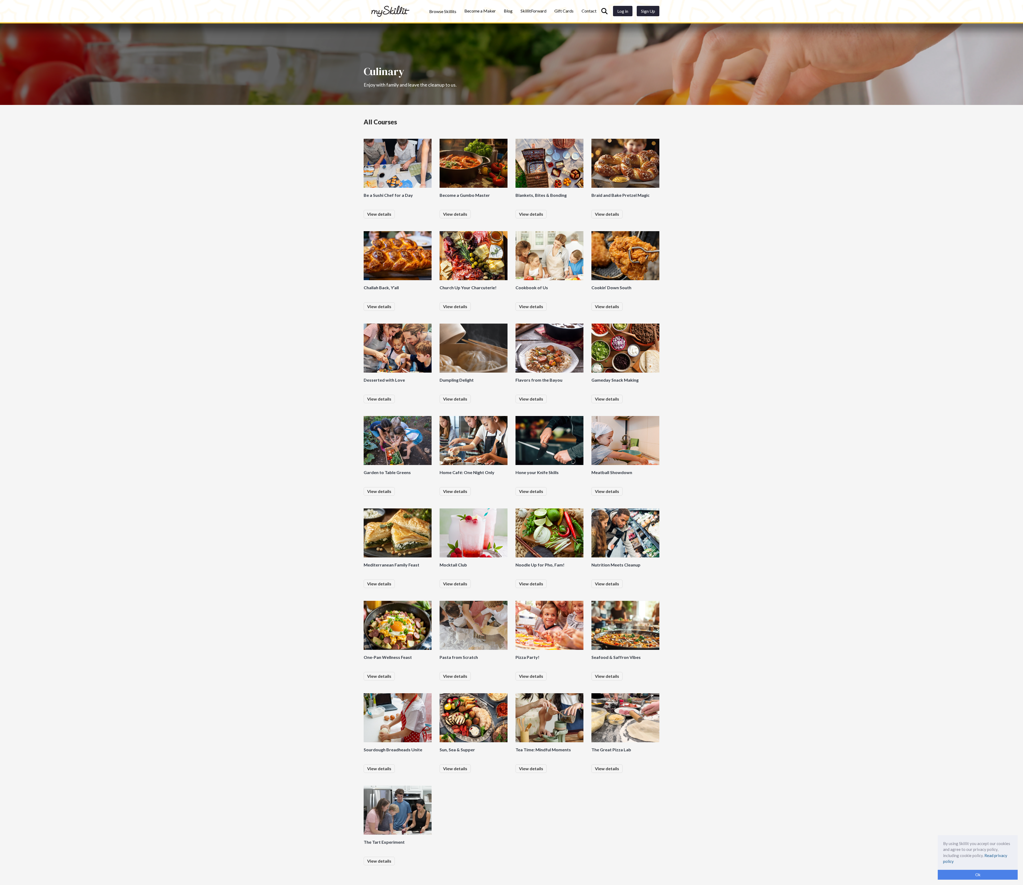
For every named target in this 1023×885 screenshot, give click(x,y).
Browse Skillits (442, 11)
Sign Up (648, 11)
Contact (589, 10)
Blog (508, 10)
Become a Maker (480, 10)
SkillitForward (533, 10)
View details (379, 214)
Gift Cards (564, 10)
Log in (622, 11)
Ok (977, 874)
